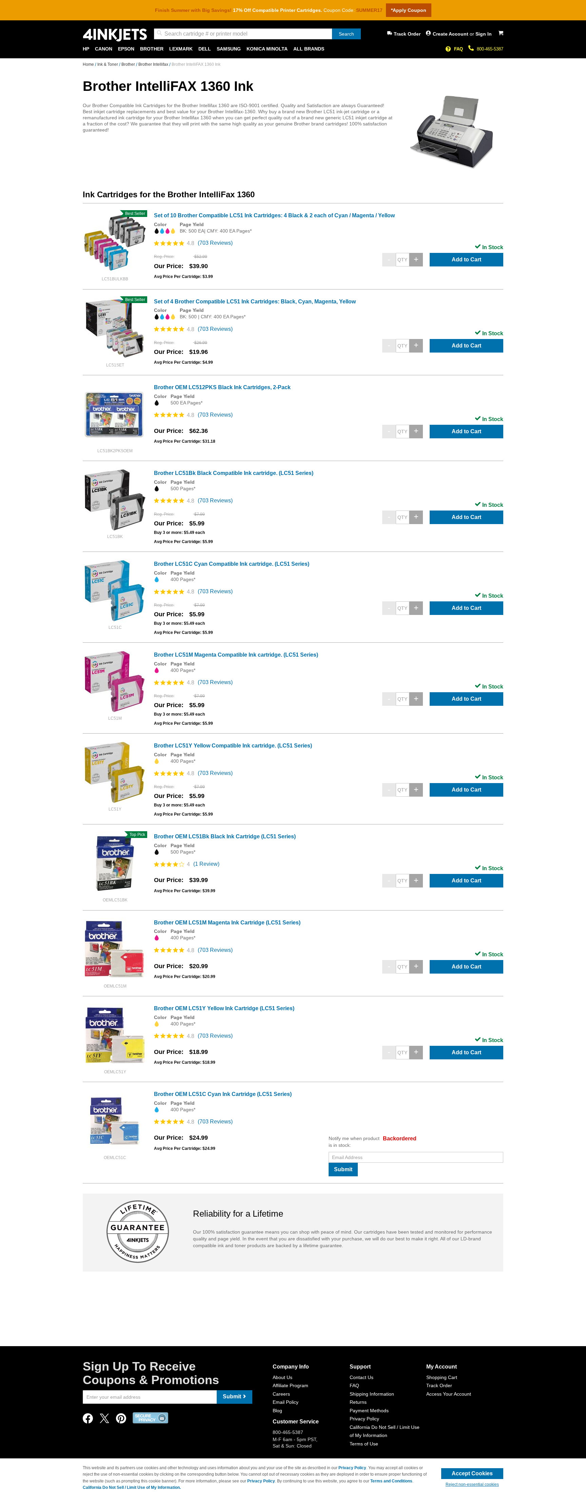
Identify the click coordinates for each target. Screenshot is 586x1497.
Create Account (451, 34)
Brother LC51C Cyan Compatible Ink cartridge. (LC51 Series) (231, 564)
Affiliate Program (290, 1385)
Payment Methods (369, 1410)
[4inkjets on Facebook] (88, 1420)
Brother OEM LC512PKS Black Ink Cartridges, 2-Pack (222, 387)
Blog (277, 1410)
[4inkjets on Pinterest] (121, 1420)
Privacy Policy (364, 1418)
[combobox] (257, 33)
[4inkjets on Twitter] (104, 1420)
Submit (343, 1169)
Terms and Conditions (391, 1481)
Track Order (407, 34)
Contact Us (361, 1377)
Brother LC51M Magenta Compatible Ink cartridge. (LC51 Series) (236, 655)
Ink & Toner (108, 64)
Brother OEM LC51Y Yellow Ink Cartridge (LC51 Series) (224, 1008)
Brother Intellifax (153, 64)
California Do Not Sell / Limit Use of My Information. (132, 1487)
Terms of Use (364, 1443)
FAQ (458, 49)
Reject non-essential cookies (472, 1484)
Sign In (483, 34)
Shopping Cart (441, 1377)
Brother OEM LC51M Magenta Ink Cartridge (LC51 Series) (227, 922)
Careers (281, 1394)
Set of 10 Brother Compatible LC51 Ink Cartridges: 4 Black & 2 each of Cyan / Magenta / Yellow (274, 215)
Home (89, 64)
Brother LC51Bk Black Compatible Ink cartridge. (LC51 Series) (233, 473)
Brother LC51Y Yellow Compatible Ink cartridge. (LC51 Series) (233, 745)
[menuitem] (86, 49)
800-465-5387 (490, 49)
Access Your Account (448, 1394)
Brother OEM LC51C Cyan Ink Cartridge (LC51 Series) (223, 1094)
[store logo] (115, 35)
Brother (128, 64)
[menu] (293, 49)
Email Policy (285, 1402)
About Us (282, 1377)
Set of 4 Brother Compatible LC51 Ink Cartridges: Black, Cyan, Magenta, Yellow (255, 301)
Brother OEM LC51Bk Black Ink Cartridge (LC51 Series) (225, 836)
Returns (358, 1402)
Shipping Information (372, 1394)
